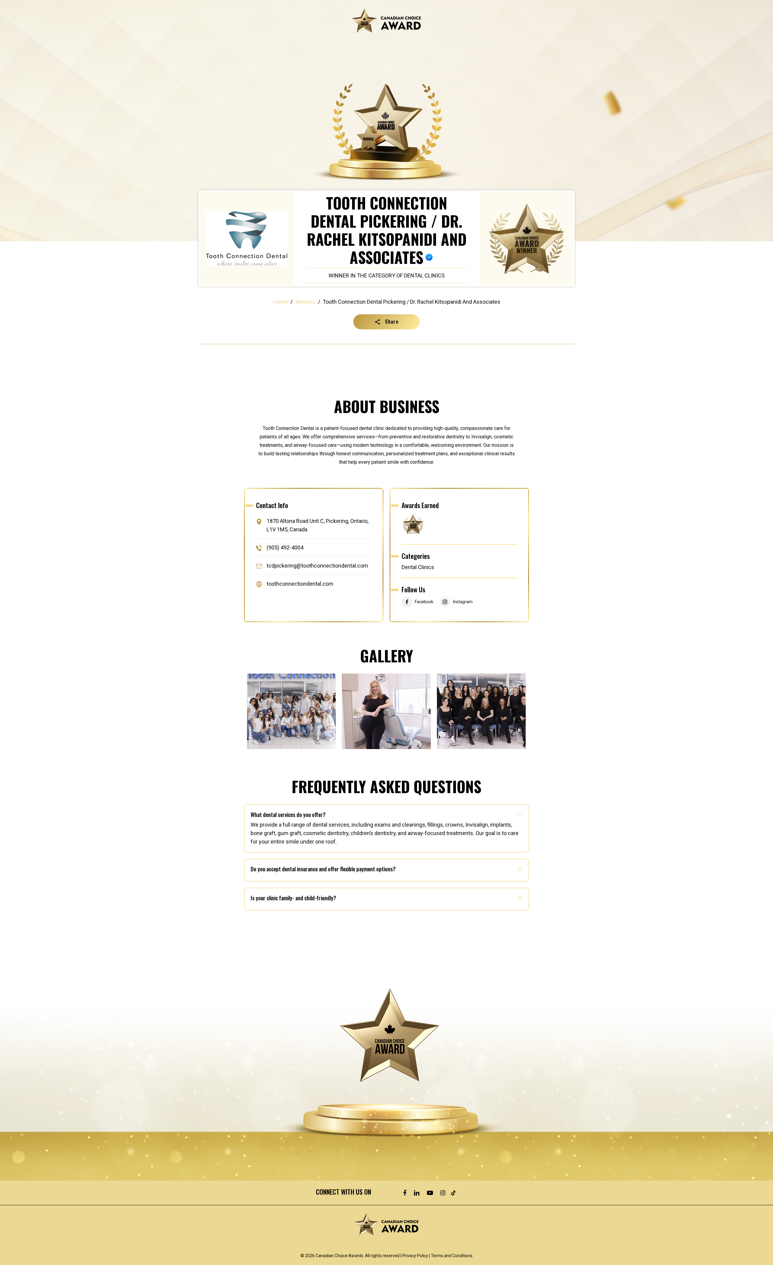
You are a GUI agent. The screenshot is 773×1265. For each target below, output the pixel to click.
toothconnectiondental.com (300, 584)
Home (280, 302)
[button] (386, 321)
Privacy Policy (415, 1255)
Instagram (463, 601)
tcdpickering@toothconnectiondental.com (317, 565)
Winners (305, 302)
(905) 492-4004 (285, 547)
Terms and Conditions (452, 1255)
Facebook (424, 601)
